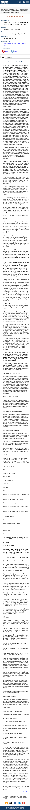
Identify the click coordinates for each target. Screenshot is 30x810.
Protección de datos (22, 797)
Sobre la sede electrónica (16, 796)
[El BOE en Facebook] (15, 804)
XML (15, 51)
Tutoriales (23, 798)
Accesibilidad (13, 797)
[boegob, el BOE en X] (10, 804)
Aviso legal (5, 797)
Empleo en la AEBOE (15, 800)
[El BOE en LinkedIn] (19, 804)
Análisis (9, 57)
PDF (6, 51)
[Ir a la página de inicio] (4, 3)
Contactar (6, 796)
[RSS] (6, 804)
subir (26, 792)
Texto (2, 57)
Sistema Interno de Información (12, 798)
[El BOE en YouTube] (23, 804)
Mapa (24, 796)
